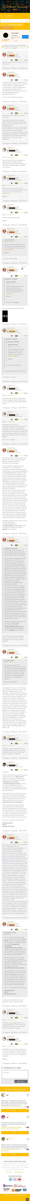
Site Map (24, 1195)
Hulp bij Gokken (17, 1195)
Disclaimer (6, 1195)
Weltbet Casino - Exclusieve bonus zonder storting (13, 1106)
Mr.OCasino (10, 763)
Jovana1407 (10, 1138)
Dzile (8, 1116)
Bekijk (14, 1110)
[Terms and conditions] (20, 1185)
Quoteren (16, 68)
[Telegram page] (10, 1179)
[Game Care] (7, 1185)
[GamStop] (25, 1189)
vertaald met (21, 60)
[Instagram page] (15, 1179)
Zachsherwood (11, 329)
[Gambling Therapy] (17, 1189)
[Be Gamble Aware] (6, 1189)
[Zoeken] (27, 21)
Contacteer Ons (19, 1172)
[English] (12, 60)
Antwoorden (24, 68)
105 (27, 1116)
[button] (27, 1107)
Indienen (22, 1081)
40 (27, 1094)
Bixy (8, 1094)
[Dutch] (16, 60)
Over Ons (9, 1172)
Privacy (11, 1195)
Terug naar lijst (8, 16)
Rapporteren (8, 68)
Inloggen (21, 46)
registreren (6, 48)
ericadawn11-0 (11, 53)
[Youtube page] (19, 1179)
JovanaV (9, 148)
